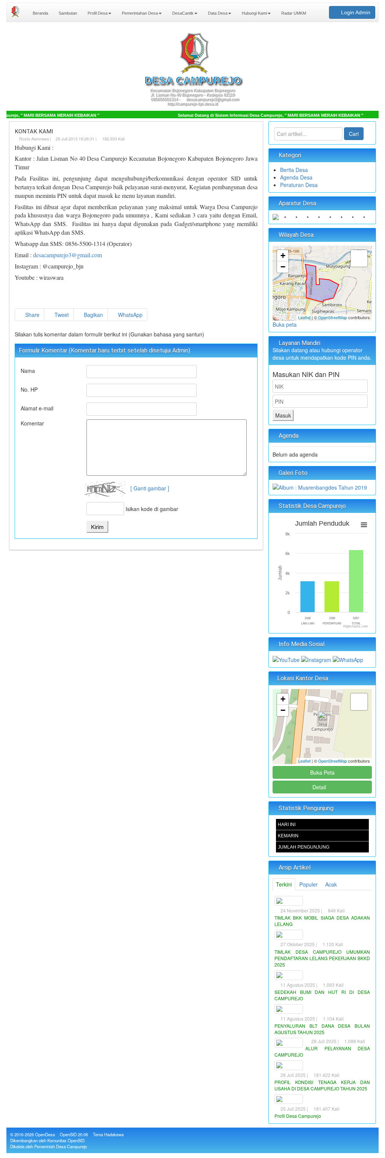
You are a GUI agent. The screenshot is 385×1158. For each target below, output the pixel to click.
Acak (331, 884)
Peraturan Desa (299, 184)
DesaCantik (182, 13)
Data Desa (217, 13)
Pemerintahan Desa (139, 13)
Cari (354, 133)
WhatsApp (129, 314)
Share (31, 314)
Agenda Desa (296, 177)
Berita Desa (294, 169)
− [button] (282, 266)
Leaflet (304, 317)
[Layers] (359, 258)
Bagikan (92, 314)
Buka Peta (322, 772)
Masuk (283, 415)
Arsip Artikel (294, 867)
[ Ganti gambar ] (149, 488)
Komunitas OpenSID (66, 1140)
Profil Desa (97, 13)
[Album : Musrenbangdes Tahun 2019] (320, 486)
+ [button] (282, 255)
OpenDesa (45, 1134)
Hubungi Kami (254, 13)
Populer (308, 884)
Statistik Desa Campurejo (311, 506)
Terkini (284, 884)
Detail (319, 787)
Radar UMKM (293, 13)
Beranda (40, 13)
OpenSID (68, 1134)
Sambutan (67, 13)
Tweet (61, 314)
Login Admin (355, 12)
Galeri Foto (292, 472)
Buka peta (285, 324)
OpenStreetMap (332, 317)
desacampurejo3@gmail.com (67, 255)
